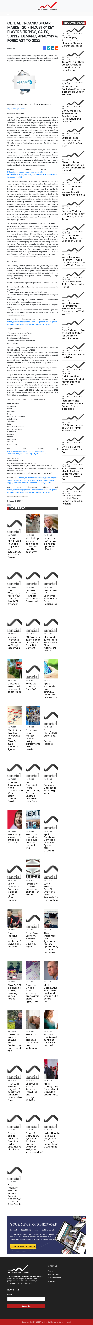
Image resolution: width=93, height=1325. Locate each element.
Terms (51, 1271)
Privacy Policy (53, 1274)
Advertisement (54, 1278)
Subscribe (26, 1306)
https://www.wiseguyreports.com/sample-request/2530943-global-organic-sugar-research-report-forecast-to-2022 (32, 174)
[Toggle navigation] (8, 14)
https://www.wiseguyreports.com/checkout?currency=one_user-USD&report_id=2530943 (26, 452)
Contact (51, 1281)
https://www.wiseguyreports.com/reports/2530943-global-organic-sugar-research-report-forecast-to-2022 (32, 490)
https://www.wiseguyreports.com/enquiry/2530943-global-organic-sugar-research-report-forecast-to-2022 (32, 323)
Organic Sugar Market (16, 109)
